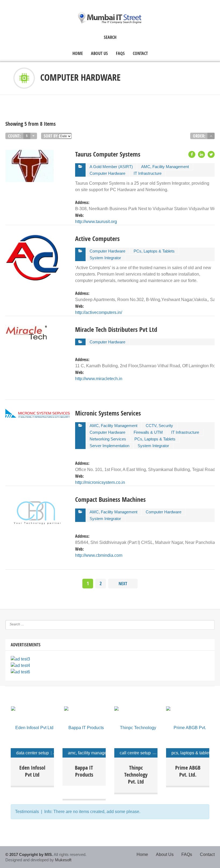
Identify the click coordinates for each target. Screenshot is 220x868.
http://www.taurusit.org (96, 221)
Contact (140, 53)
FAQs (120, 53)
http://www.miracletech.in (98, 378)
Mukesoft (63, 860)
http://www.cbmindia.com (98, 555)
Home (142, 854)
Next (123, 584)
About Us (99, 53)
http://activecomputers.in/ (98, 312)
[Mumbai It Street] (110, 18)
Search (110, 37)
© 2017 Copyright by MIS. (29, 854)
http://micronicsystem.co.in (100, 482)
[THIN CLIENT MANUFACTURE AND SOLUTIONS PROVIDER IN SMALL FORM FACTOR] (135, 726)
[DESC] (211, 136)
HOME (77, 53)
